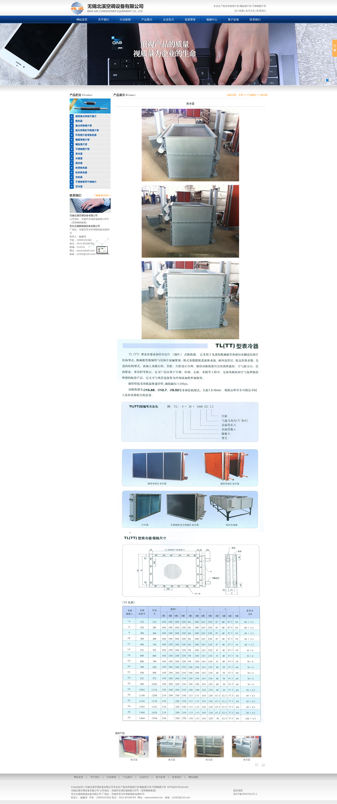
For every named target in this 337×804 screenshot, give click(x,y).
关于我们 (103, 19)
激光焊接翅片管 (131, 787)
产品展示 (146, 19)
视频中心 (211, 19)
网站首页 (81, 19)
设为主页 (250, 10)
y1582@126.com (86, 254)
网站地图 (193, 777)
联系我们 (261, 10)
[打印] (263, 765)
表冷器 (133, 759)
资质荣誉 (190, 19)
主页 (241, 95)
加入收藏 (239, 10)
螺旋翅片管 (145, 787)
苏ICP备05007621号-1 (245, 794)
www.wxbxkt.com (86, 250)
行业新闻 (125, 19)
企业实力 (168, 19)
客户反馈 (233, 19)
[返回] (257, 765)
